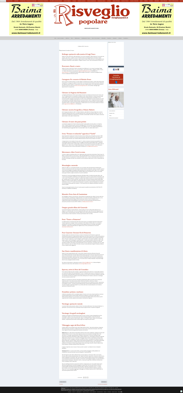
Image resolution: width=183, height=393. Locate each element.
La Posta (109, 0)
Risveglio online (111, 113)
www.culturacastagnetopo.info (81, 85)
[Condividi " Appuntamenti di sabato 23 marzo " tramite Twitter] (86, 377)
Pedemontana (77, 38)
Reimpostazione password (113, 117)
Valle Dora (67, 38)
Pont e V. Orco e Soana (95, 38)
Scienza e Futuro (125, 0)
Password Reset (100, 391)
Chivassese (114, 38)
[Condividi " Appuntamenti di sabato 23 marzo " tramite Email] (88, 377)
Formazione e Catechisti (43, 0)
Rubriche (86, 46)
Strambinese (125, 38)
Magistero (3, 0)
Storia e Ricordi (164, 0)
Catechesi (16, 0)
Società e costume (81, 0)
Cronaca (74, 0)
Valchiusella (103, 38)
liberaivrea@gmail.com (87, 262)
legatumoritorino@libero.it (69, 103)
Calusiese (119, 38)
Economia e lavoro (101, 0)
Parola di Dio (9, 0)
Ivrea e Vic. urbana (60, 38)
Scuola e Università (134, 0)
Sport (141, 0)
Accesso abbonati (112, 110)
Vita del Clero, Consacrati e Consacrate (28, 0)
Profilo (110, 115)
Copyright (109, 391)
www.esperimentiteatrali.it (67, 226)
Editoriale (157, 0)
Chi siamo (69, 391)
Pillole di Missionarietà (173, 0)
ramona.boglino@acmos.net (84, 263)
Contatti (74, 391)
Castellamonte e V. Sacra (85, 38)
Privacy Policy (114, 391)
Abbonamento (79, 391)
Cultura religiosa (67, 0)
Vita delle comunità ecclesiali (56, 0)
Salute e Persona (116, 0)
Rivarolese (109, 38)
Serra (72, 38)
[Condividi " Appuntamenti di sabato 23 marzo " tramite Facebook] (84, 377)
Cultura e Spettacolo (91, 0)
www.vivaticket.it (65, 72)
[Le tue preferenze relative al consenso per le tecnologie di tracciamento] (181, 391)
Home (55, 38)
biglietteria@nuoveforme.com (84, 71)
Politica (145, 0)
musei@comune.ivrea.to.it (92, 146)
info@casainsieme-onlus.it (87, 201)
